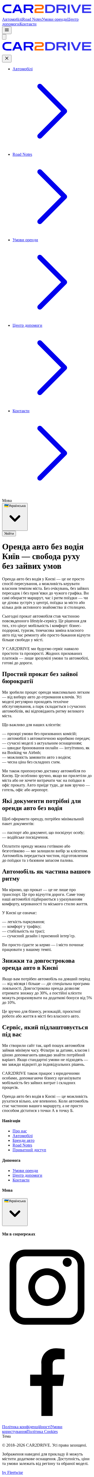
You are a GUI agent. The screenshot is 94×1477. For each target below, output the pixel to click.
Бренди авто (23, 1140)
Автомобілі (12, 19)
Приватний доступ (29, 1150)
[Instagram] (47, 1331)
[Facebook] (47, 1422)
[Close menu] (6, 58)
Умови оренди (54, 19)
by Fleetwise (12, 1472)
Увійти (9, 534)
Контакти (28, 24)
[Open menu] (6, 30)
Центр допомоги (27, 1175)
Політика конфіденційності (26, 1427)
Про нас (20, 1131)
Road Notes (32, 19)
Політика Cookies (42, 1431)
